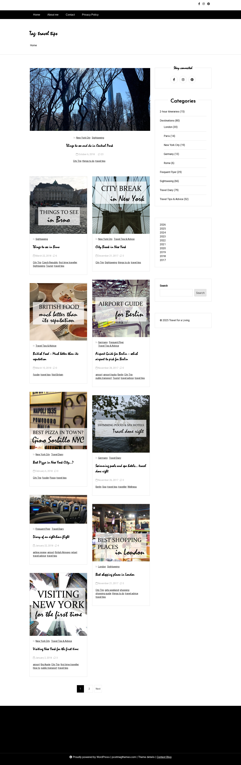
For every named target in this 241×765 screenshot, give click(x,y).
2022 (163, 240)
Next (98, 688)
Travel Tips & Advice (46, 345)
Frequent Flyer (43, 529)
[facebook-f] (199, 4)
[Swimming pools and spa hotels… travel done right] (121, 424)
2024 (163, 232)
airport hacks (110, 374)
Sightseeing (98, 137)
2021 (163, 244)
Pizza (53, 477)
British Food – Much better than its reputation (55, 356)
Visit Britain (57, 374)
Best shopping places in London (115, 575)
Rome (167, 163)
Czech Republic (50, 262)
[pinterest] (208, 4)
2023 (163, 236)
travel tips (100, 161)
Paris (167, 136)
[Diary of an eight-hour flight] (58, 509)
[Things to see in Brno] (58, 205)
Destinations (167, 120)
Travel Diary (57, 454)
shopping (124, 590)
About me (53, 14)
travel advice (39, 555)
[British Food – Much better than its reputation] (58, 312)
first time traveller (68, 262)
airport (50, 552)
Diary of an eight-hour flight (51, 537)
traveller (122, 486)
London (102, 566)
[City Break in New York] (121, 205)
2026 (163, 224)
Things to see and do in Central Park (89, 146)
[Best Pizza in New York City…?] (58, 420)
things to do (88, 161)
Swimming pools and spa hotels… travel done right (121, 468)
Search (164, 285)
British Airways (62, 552)
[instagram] (203, 4)
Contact (70, 14)
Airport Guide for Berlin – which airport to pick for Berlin (117, 356)
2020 (163, 248)
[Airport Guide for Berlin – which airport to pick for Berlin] (121, 308)
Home (36, 14)
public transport (49, 668)
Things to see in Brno (46, 247)
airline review (40, 552)
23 (102, 154)
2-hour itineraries (169, 111)
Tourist (49, 266)
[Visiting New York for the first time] (58, 604)
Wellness (132, 486)
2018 (163, 256)
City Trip (77, 161)
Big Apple (45, 664)
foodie (36, 374)
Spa (104, 486)
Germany (103, 342)
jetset (74, 552)
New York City (83, 137)
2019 (163, 252)
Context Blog (164, 757)
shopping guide (103, 593)
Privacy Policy (90, 14)
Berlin (120, 374)
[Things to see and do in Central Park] (90, 99)
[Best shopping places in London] (121, 532)
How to (36, 668)
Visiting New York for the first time (55, 649)
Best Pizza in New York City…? (53, 462)
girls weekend (112, 590)
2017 (163, 260)
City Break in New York (111, 247)
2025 (163, 228)
